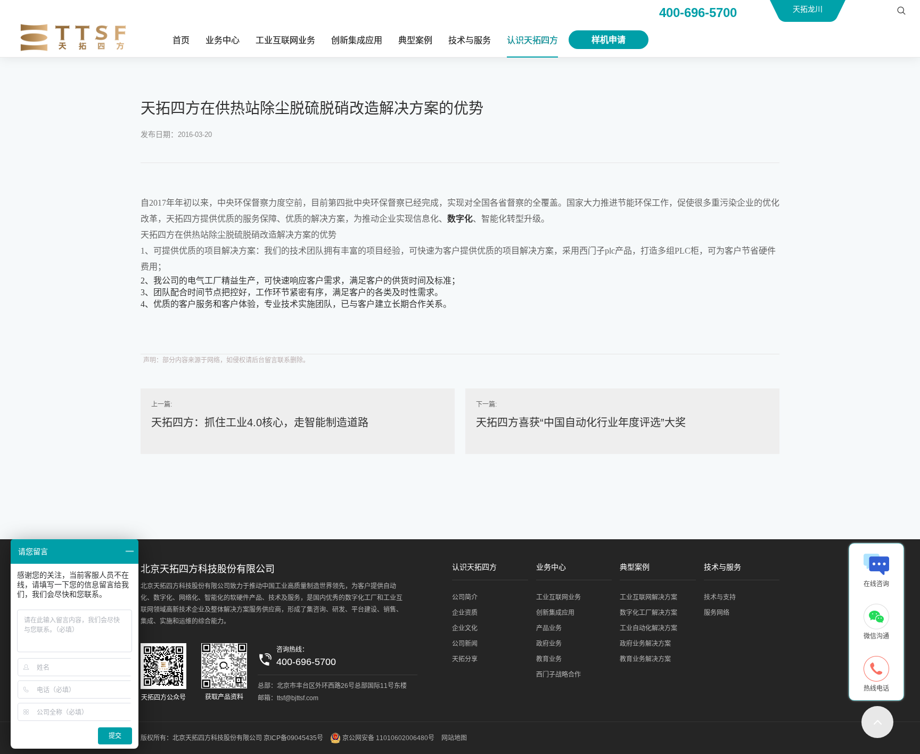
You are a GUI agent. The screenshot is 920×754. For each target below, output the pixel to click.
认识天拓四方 (532, 40)
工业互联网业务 (285, 40)
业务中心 (223, 40)
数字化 (460, 218)
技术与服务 (469, 40)
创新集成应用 (356, 40)
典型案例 (415, 40)
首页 (181, 40)
